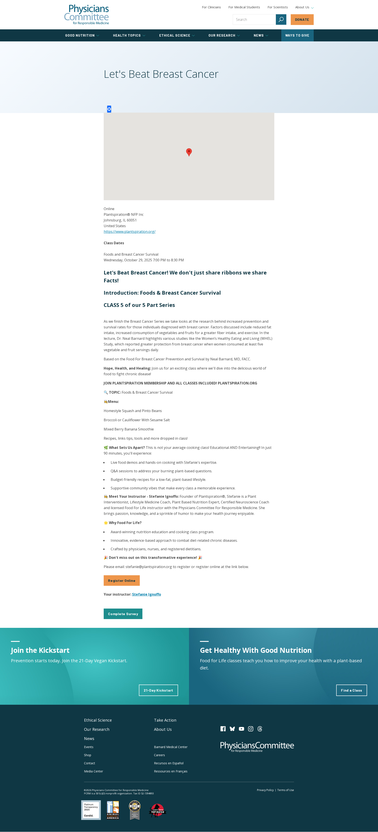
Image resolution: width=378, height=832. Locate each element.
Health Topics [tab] (127, 35)
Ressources (170, 771)
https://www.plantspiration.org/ (130, 231)
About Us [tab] (302, 7)
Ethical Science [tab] (174, 35)
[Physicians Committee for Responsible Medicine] (86, 14)
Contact (89, 763)
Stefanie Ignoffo (146, 594)
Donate (302, 19)
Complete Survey (123, 614)
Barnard (170, 747)
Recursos (169, 763)
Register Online (121, 580)
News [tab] (259, 35)
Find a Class (351, 690)
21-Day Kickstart (158, 690)
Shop (87, 755)
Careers (159, 755)
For (244, 7)
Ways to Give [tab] (297, 35)
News (89, 738)
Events (88, 747)
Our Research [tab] (221, 35)
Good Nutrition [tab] (80, 35)
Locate (109, 109)
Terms (285, 790)
